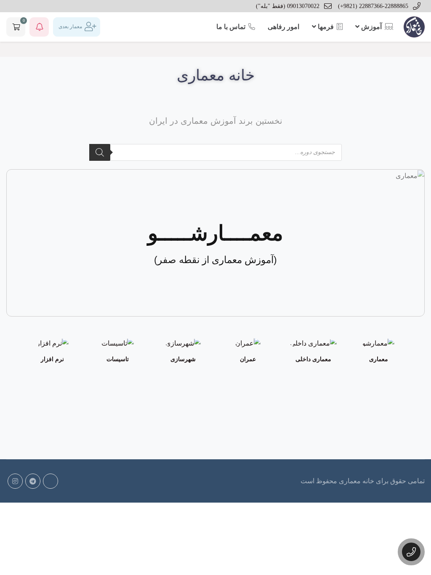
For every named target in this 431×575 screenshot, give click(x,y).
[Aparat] (50, 481)
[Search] (99, 152)
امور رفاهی (283, 26)
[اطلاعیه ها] (39, 27)
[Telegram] (32, 481)
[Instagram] (15, 481)
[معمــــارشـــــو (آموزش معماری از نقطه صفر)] (408, 175)
